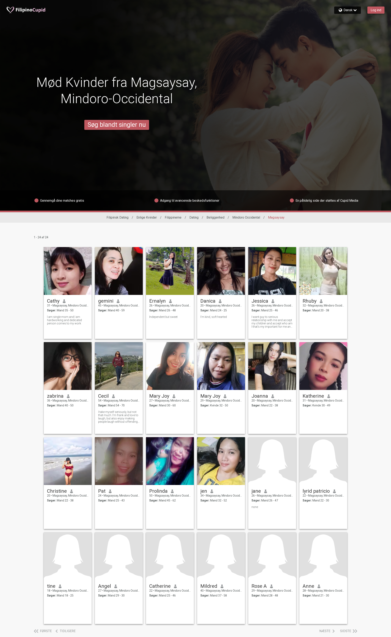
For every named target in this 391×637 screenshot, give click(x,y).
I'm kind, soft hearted (213, 316)
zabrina (55, 396)
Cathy (53, 301)
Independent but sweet (163, 316)
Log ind (376, 10)
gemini (105, 301)
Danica (207, 301)
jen (203, 491)
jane (256, 491)
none (255, 507)
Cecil (103, 396)
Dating (194, 217)
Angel (104, 586)
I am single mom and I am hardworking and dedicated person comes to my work (64, 320)
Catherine (160, 586)
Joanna (260, 396)
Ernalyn (157, 301)
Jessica (260, 301)
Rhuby (309, 301)
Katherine (313, 396)
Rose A (259, 586)
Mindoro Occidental (246, 217)
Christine (57, 491)
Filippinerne (173, 217)
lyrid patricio (316, 491)
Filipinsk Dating (118, 217)
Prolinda (158, 491)
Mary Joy (159, 396)
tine (51, 586)
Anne (308, 586)
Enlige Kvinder (146, 217)
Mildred (208, 586)
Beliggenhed (215, 217)
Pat (101, 491)
